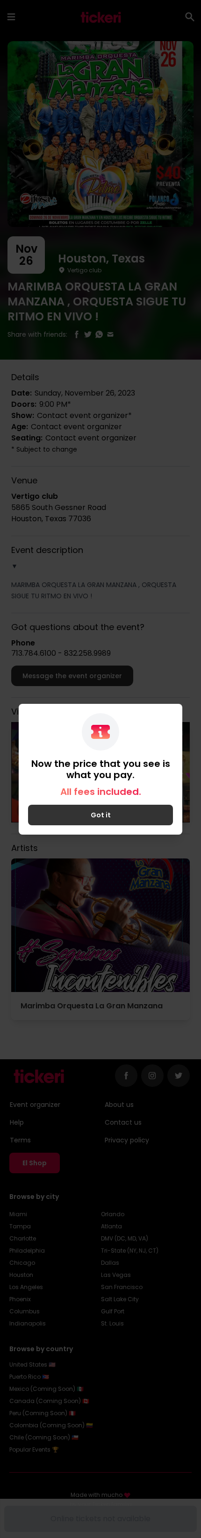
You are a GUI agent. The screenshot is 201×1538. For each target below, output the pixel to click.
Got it (101, 815)
